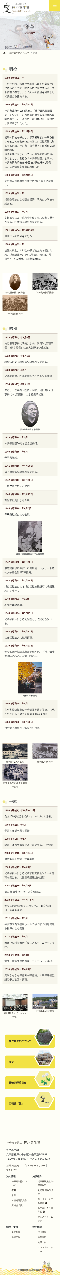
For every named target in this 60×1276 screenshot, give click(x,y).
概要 (11, 1062)
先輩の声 (42, 1242)
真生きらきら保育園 (45, 1210)
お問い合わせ (12, 1165)
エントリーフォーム (45, 1249)
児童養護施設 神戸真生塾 (46, 1183)
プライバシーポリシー (34, 1165)
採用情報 (42, 1232)
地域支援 (16, 1237)
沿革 (14, 1195)
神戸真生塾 (23, 1142)
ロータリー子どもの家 (45, 1201)
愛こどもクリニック (45, 1219)
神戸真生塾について (19, 53)
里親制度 (16, 1232)
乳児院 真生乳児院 (46, 1192)
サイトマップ (12, 1170)
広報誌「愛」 (16, 1103)
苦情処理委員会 (17, 1082)
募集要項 (42, 1237)
